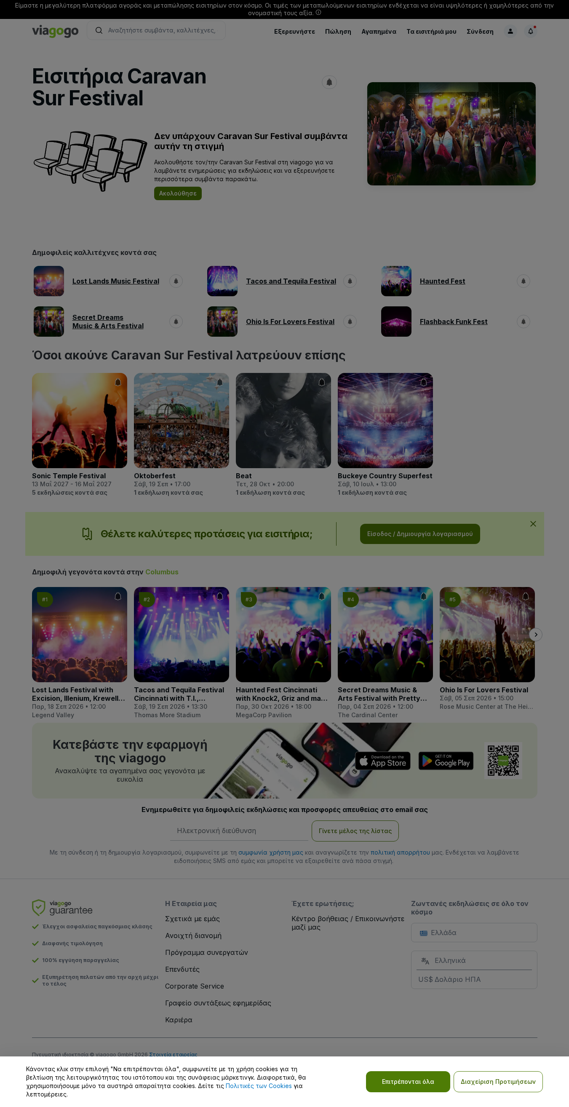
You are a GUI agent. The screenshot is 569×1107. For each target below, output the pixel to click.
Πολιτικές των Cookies (259, 1085)
